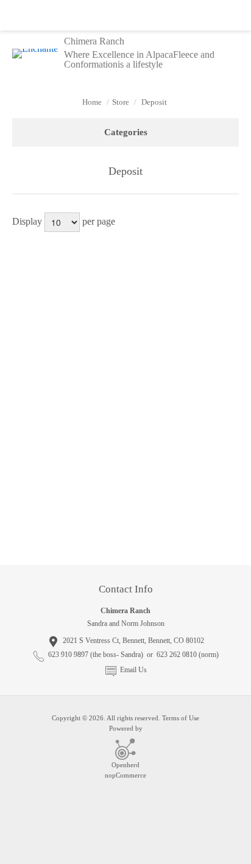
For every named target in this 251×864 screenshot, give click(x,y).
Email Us (133, 670)
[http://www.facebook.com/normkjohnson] (125, 536)
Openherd (125, 764)
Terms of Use (180, 718)
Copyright (66, 718)
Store (120, 102)
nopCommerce (125, 775)
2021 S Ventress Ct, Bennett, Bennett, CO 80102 (133, 640)
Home (92, 102)
